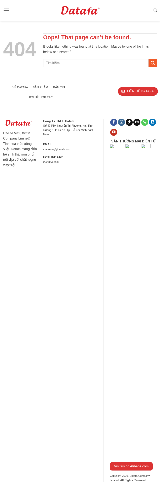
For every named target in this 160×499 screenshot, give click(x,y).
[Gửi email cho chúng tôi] (136, 122)
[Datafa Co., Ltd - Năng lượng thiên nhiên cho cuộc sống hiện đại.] (80, 10)
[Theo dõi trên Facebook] (113, 122)
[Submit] (153, 63)
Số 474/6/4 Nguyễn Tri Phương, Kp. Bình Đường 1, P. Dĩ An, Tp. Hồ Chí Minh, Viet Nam (68, 130)
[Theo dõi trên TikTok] (129, 122)
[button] (6, 10)
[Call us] (144, 122)
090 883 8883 (51, 161)
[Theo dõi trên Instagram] (121, 122)
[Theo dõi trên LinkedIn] (152, 122)
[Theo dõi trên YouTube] (113, 132)
